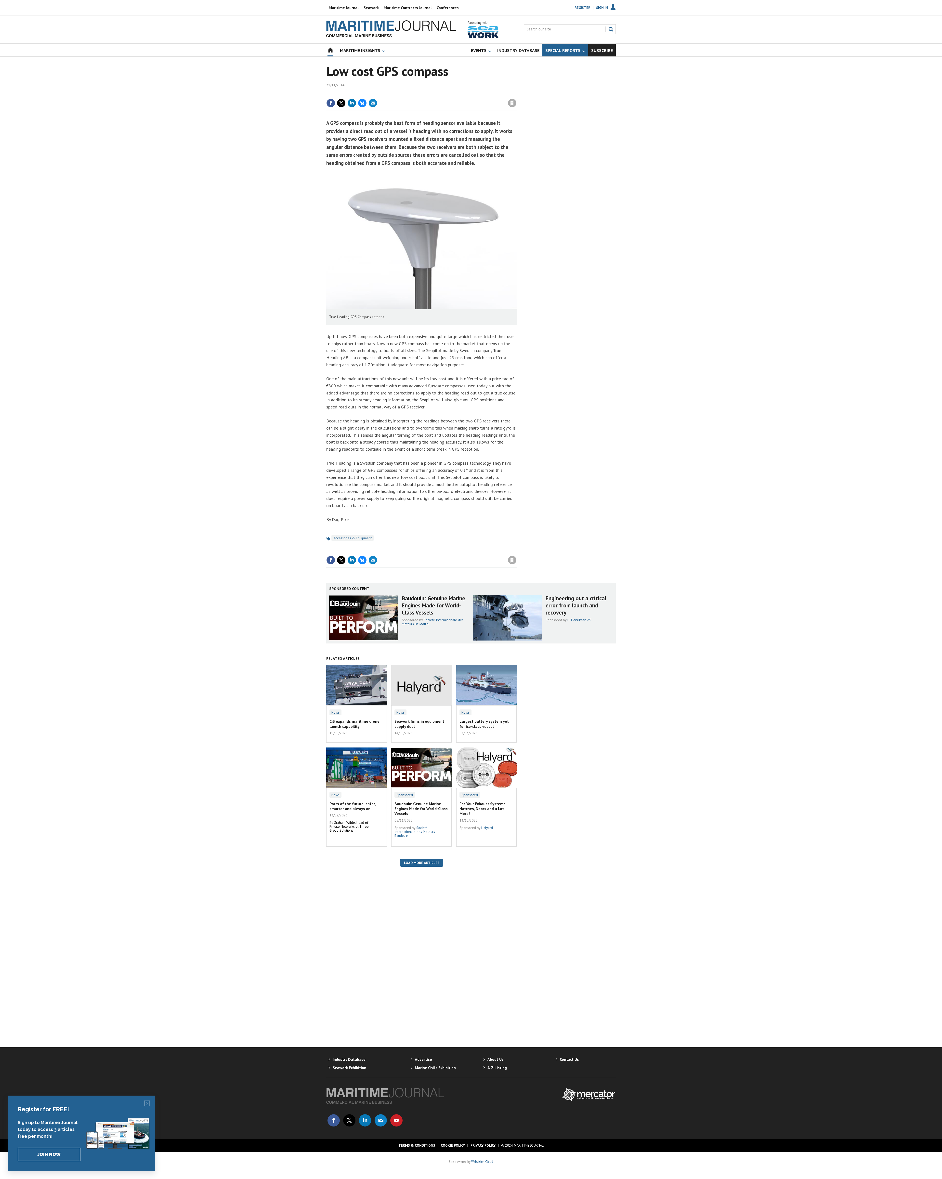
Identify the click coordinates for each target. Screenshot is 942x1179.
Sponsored (404, 795)
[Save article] (512, 103)
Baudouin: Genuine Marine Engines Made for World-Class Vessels (433, 605)
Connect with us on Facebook (333, 1120)
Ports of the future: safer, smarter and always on (352, 806)
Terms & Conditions (416, 1145)
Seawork (371, 7)
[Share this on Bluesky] (362, 103)
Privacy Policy (483, 1145)
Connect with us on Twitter (349, 1120)
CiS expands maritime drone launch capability (354, 724)
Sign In (602, 8)
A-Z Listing (497, 1067)
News (335, 712)
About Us (495, 1059)
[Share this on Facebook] (330, 103)
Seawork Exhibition (349, 1067)
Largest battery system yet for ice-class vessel (484, 724)
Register (582, 8)
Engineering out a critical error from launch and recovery (576, 605)
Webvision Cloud (482, 1162)
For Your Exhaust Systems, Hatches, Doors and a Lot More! (482, 808)
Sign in (454, 93)
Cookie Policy (453, 1145)
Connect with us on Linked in (365, 1120)
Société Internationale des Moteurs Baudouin (432, 622)
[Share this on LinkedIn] (351, 103)
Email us (380, 1120)
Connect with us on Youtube (396, 1120)
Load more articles (421, 863)
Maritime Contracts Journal (408, 7)
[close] (516, 93)
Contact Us (569, 1059)
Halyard (487, 827)
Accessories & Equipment (352, 538)
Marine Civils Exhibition (435, 1067)
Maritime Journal (344, 7)
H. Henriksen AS (579, 620)
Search (611, 29)
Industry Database (349, 1059)
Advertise (423, 1059)
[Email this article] (372, 103)
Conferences (448, 7)
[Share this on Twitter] (341, 103)
